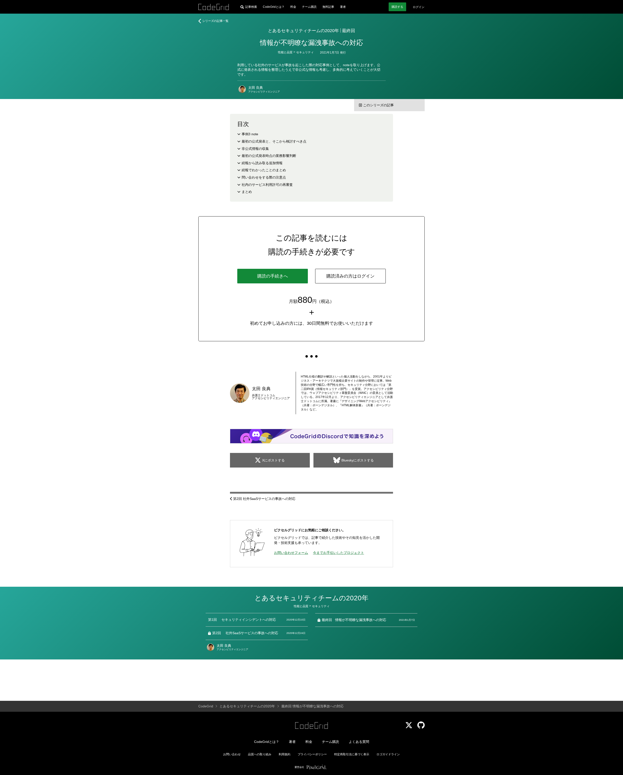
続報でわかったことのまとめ (264, 170)
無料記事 (328, 7)
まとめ (247, 192)
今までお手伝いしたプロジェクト (338, 553)
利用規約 (284, 754)
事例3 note (250, 134)
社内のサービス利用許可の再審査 (267, 185)
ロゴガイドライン (388, 754)
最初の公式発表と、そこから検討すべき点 (274, 141)
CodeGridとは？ (273, 7)
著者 (343, 7)
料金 (293, 7)
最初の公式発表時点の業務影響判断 (269, 156)
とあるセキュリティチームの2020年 (303, 30)
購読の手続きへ (272, 276)
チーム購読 (309, 7)
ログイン (418, 7)
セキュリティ (305, 52)
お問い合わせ (232, 754)
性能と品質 (285, 52)
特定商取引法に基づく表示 (351, 754)
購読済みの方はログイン (350, 276)
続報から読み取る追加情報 (262, 163)
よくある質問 (359, 742)
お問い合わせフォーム (291, 553)
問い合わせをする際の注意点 (264, 177)
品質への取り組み (259, 754)
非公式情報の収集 (255, 149)
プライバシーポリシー (312, 754)
